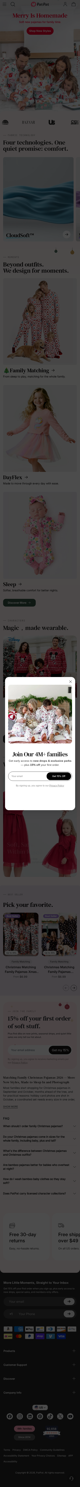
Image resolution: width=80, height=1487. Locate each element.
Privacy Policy (56, 785)
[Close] (70, 682)
